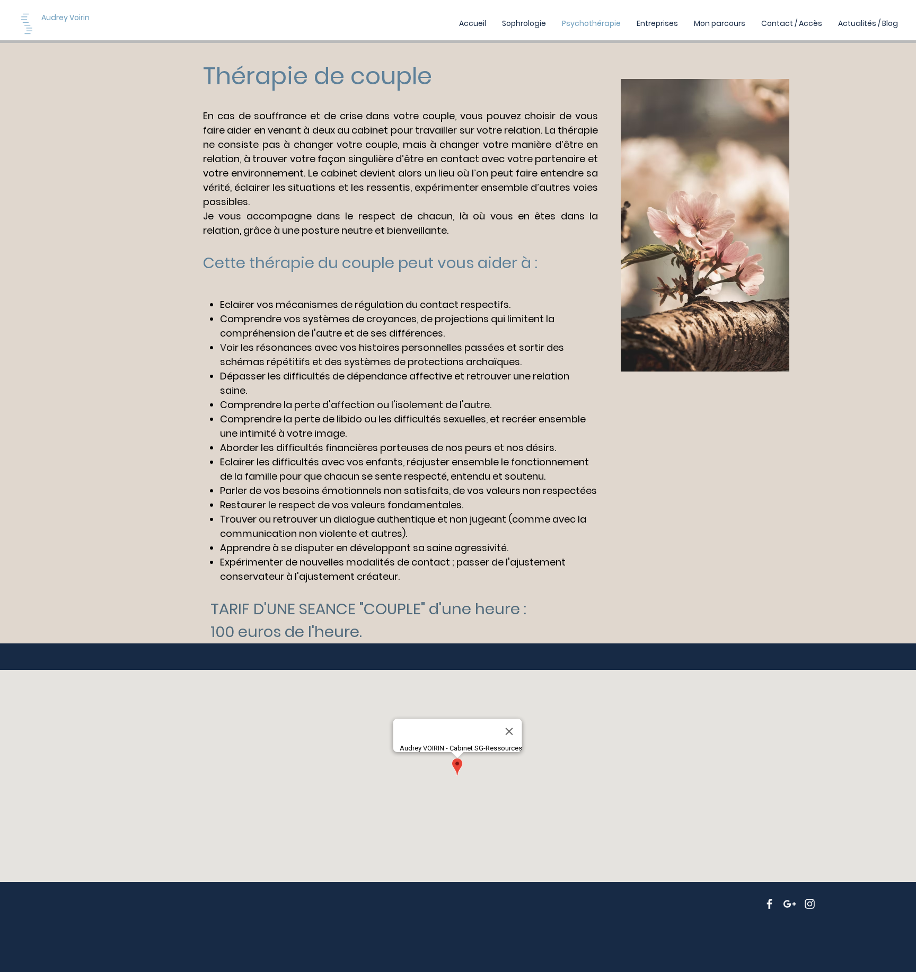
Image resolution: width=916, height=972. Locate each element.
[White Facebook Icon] (769, 904)
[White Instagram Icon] (809, 904)
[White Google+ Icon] (789, 904)
